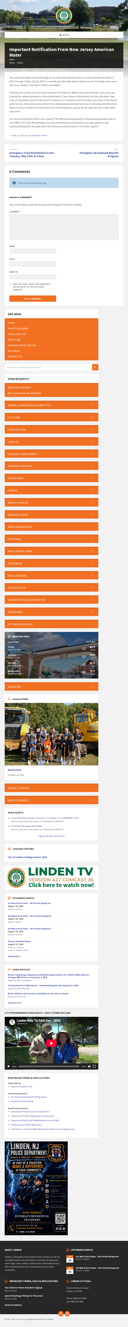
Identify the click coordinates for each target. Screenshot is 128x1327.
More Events (14, 956)
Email (13, 259)
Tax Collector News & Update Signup (23, 1287)
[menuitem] (51, 323)
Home (12, 62)
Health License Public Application (26, 1124)
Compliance (27, 980)
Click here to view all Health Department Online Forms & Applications (43, 1129)
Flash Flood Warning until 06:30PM (26, 826)
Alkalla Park (14, 769)
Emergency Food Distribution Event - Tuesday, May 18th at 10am (32, 154)
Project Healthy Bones (19, 941)
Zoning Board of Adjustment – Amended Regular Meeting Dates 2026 (43, 985)
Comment (15, 211)
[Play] (8, 1066)
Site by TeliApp (47, 1319)
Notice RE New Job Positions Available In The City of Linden (38, 993)
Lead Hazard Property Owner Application (30, 1111)
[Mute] (89, 1066)
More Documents (13, 1305)
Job (23, 996)
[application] (51, 1043)
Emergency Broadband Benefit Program (99, 154)
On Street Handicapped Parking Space (29, 1096)
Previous (14, 149)
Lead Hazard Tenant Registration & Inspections (32, 1116)
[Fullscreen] (94, 1066)
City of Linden (34, 135)
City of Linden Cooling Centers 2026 (27, 857)
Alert (45, 135)
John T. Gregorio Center (19, 950)
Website (13, 271)
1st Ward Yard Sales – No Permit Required (29, 903)
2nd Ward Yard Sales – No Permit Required (29, 916)
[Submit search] (95, 367)
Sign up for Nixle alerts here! (51, 836)
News (20, 62)
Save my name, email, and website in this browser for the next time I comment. (31, 287)
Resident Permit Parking (22, 1101)
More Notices (14, 1003)
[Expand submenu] (93, 405)
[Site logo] (64, 25)
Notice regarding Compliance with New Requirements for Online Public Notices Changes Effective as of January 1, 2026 (48, 976)
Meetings (26, 988)
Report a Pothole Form (21, 1086)
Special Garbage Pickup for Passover (24, 1295)
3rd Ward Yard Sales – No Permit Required (29, 928)
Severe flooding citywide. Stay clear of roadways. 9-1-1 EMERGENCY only (44, 818)
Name (12, 246)
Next (115, 149)
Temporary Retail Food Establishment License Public (35, 1120)
